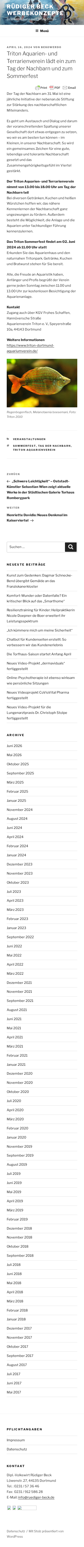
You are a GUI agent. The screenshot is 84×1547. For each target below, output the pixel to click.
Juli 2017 (13, 1374)
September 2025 (20, 773)
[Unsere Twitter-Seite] (14, 1509)
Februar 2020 (17, 1128)
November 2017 (19, 1338)
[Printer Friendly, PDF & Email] (55, 87)
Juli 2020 (14, 1101)
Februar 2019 (17, 1219)
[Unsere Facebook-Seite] (9, 1509)
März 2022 (15, 974)
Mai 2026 (14, 755)
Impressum (16, 1440)
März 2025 (15, 782)
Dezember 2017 (19, 1328)
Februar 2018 (17, 1310)
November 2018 (19, 1237)
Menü (44, 31)
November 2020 (20, 1083)
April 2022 (15, 964)
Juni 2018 (14, 1274)
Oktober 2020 (18, 1092)
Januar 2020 (16, 1137)
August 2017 (17, 1365)
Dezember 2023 (19, 864)
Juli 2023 (14, 892)
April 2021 (15, 1037)
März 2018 (15, 1301)
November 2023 (20, 873)
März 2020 (15, 1119)
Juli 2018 (14, 1265)
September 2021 (20, 1001)
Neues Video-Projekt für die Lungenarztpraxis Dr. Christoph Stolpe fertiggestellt (37, 712)
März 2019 (15, 1210)
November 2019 (19, 1147)
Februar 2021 (17, 1056)
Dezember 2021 (19, 983)
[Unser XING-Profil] (27, 1509)
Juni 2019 (14, 1183)
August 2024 (17, 819)
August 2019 (17, 1165)
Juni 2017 (14, 1383)
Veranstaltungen (29, 439)
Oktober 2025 (18, 764)
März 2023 (15, 910)
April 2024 (15, 837)
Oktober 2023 (18, 883)
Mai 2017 (14, 1392)
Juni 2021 (14, 1019)
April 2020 (15, 1110)
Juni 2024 (14, 828)
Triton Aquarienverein (34, 449)
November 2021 (19, 992)
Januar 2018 (16, 1319)
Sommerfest (24, 445)
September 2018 (20, 1256)
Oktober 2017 (17, 1347)
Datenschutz (17, 1449)
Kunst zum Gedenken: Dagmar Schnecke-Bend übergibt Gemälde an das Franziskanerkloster (39, 581)
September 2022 (20, 937)
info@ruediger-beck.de (36, 1497)
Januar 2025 (16, 801)
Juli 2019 (14, 1174)
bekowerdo (51, 47)
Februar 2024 (17, 846)
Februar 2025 (17, 792)
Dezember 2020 (19, 1074)
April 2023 (15, 901)
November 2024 (20, 810)
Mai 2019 (14, 1192)
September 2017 (20, 1356)
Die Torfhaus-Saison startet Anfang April (39, 654)
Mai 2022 (14, 955)
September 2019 (20, 1155)
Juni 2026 (14, 746)
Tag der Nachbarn (54, 445)
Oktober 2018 (17, 1247)
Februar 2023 (17, 919)
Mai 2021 (14, 1028)
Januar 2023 (16, 928)
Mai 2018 (14, 1283)
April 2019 (15, 1201)
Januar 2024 (16, 855)
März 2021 (15, 1046)
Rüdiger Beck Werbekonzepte (35, 9)
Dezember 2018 (19, 1228)
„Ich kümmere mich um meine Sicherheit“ (40, 630)
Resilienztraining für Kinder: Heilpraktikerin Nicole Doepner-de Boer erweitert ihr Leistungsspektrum (41, 615)
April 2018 (15, 1292)
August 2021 (17, 1010)
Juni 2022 (14, 946)
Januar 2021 (16, 1065)
